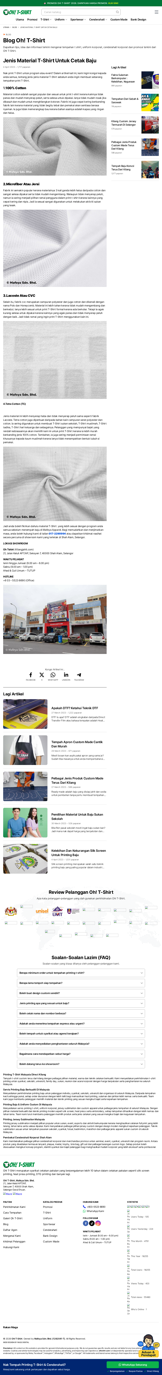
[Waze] (7, 1194)
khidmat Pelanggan (14, 1241)
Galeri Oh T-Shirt (12, 1218)
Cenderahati (96, 19)
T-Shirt (44, 19)
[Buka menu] (156, 12)
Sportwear (76, 19)
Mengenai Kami (12, 1235)
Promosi (32, 19)
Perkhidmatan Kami (14, 1206)
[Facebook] (85, 1223)
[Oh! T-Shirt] (17, 12)
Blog (14, 27)
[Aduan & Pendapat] (148, 1356)
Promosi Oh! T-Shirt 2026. (82, 3)
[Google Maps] (17, 1194)
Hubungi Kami (11, 1247)
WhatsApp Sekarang (134, 1364)
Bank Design (138, 19)
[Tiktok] (92, 1223)
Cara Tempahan (12, 1212)
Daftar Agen (10, 1229)
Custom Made (119, 19)
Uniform (60, 19)
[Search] (117, 12)
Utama (20, 19)
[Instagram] (98, 1223)
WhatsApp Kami (95, 1211)
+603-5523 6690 (96, 1206)
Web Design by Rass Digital (16, 1342)
